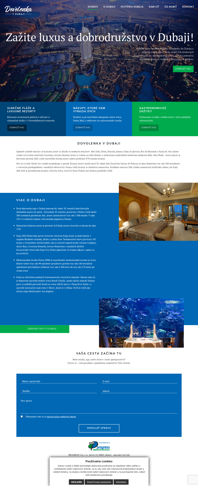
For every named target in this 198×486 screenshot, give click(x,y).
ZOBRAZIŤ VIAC (16, 128)
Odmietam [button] (121, 482)
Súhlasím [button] (76, 482)
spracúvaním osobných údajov (61, 416)
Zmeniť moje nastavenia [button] (99, 482)
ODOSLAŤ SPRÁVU (99, 428)
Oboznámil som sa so (50, 416)
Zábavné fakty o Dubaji (42, 329)
